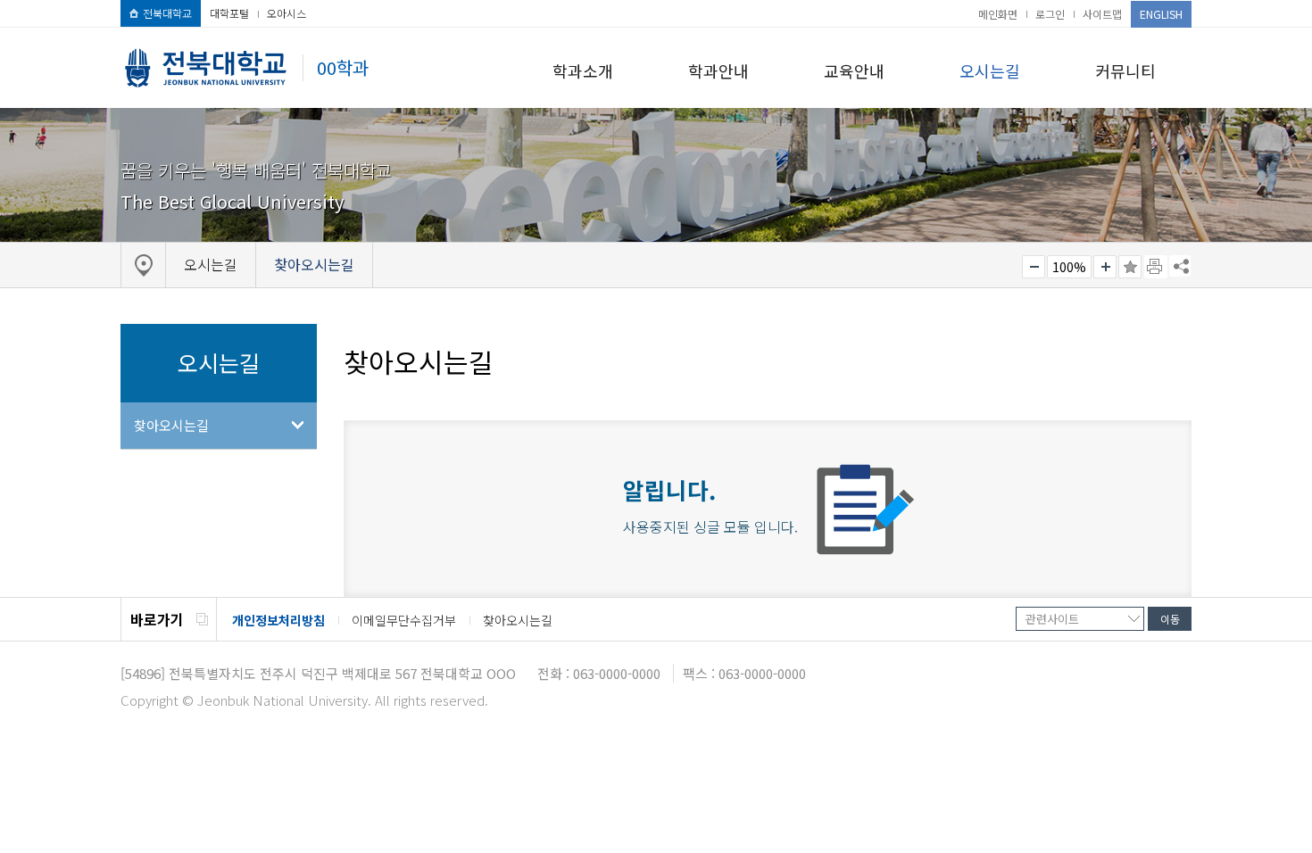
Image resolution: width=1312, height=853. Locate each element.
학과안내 (718, 70)
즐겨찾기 (1130, 266)
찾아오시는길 (171, 425)
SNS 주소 (1180, 266)
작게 (1033, 266)
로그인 (1050, 13)
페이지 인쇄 (1155, 266)
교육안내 (854, 70)
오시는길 (989, 70)
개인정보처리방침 (278, 620)
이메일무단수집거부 (404, 620)
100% (1069, 267)
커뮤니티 (1125, 70)
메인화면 (997, 13)
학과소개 (582, 70)
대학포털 (229, 13)
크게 (1105, 266)
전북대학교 (167, 13)
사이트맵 (1102, 13)
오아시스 (286, 13)
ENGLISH (1161, 13)
